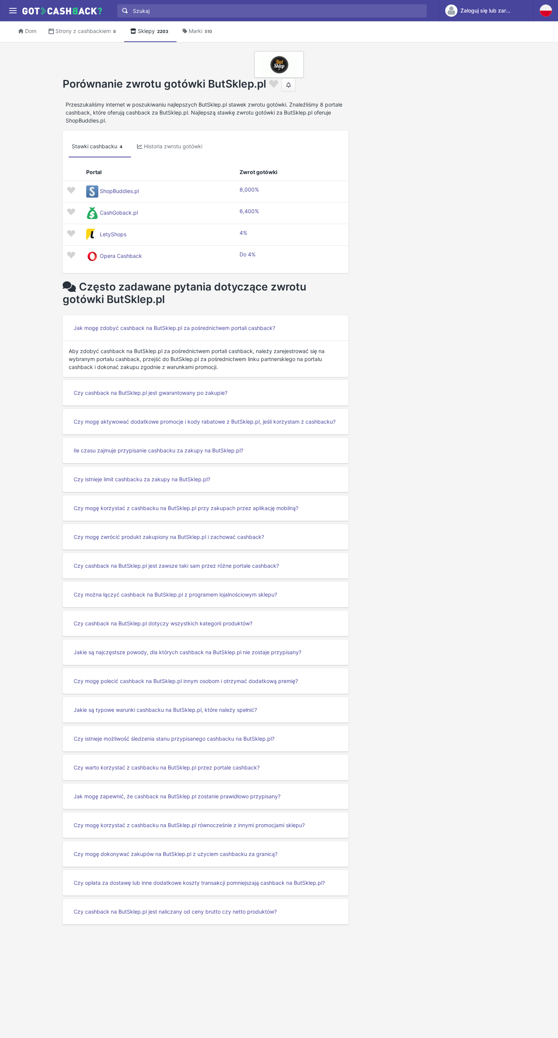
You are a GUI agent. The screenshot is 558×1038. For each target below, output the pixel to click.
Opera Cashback (121, 256)
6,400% (249, 211)
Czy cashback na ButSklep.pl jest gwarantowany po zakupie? (150, 392)
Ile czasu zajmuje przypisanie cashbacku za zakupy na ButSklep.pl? (158, 450)
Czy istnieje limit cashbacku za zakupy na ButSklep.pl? (142, 479)
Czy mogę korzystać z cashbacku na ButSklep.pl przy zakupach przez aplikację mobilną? (186, 508)
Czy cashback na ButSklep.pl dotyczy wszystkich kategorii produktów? (163, 623)
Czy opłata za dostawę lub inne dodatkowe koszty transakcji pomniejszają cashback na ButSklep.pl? (199, 882)
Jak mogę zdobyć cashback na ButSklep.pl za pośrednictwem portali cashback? (174, 328)
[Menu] (12, 10)
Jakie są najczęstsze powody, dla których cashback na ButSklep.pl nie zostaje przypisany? (187, 652)
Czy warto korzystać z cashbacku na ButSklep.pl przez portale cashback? (167, 767)
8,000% (249, 189)
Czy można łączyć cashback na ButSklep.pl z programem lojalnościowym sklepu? (175, 594)
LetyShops (113, 234)
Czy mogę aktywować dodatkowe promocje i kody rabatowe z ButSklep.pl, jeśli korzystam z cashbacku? (205, 421)
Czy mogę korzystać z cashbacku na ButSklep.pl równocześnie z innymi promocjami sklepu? (189, 825)
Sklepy (153, 31)
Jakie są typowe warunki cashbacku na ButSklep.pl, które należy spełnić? (165, 710)
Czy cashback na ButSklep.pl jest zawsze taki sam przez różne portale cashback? (176, 565)
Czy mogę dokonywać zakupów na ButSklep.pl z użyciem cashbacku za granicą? (175, 854)
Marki (200, 31)
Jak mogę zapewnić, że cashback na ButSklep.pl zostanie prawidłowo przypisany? (177, 796)
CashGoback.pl (119, 212)
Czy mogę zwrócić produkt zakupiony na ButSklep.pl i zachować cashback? (169, 537)
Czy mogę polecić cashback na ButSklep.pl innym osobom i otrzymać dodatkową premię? (186, 681)
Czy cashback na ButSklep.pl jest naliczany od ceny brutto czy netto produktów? (175, 911)
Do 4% (247, 254)
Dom (30, 31)
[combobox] (270, 11)
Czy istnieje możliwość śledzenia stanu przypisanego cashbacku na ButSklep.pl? (174, 738)
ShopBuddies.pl (119, 191)
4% (243, 232)
